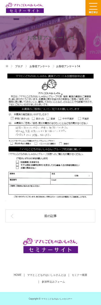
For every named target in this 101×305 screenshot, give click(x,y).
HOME (17, 275)
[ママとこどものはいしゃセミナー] (53, 8)
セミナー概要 (79, 275)
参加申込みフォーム (53, 281)
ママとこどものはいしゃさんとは (46, 275)
